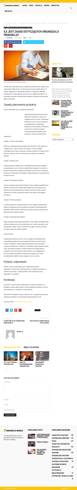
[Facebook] (71, 1)
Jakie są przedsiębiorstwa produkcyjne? (26, 364)
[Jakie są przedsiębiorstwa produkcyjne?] (26, 356)
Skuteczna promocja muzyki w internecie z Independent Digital (67, 114)
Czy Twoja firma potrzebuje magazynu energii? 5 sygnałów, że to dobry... (66, 125)
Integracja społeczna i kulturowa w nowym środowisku (60, 464)
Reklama (19, 1)
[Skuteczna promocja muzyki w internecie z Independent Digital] (55, 112)
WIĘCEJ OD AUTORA (31, 347)
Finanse (47, 5)
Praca (31, 5)
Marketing (55, 5)
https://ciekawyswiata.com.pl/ (23, 302)
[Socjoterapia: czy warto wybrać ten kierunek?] (31, 451)
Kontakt (25, 1)
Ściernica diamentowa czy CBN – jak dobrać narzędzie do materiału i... (62, 82)
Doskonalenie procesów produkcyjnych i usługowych (20, 27)
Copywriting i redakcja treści (62, 476)
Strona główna (7, 1)
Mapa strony (65, 488)
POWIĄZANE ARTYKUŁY (12, 347)
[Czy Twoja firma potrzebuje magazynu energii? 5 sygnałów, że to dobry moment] (55, 123)
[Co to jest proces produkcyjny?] (11, 356)
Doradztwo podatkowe (60, 435)
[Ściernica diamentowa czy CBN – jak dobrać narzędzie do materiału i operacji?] (62, 72)
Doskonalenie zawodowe (60, 438)
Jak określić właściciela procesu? (39, 364)
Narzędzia (8, 11)
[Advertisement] (38, 18)
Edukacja (38, 5)
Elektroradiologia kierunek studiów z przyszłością (43, 436)
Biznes (24, 5)
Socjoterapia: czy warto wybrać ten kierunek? (42, 452)
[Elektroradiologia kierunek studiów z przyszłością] (31, 436)
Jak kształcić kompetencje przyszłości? (39, 322)
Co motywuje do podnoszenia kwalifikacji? (14, 322)
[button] (71, 8)
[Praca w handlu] (31, 444)
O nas (14, 1)
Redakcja (9, 37)
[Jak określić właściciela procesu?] (42, 356)
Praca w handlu (42, 442)
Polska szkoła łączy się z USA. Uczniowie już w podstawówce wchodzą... (66, 103)
